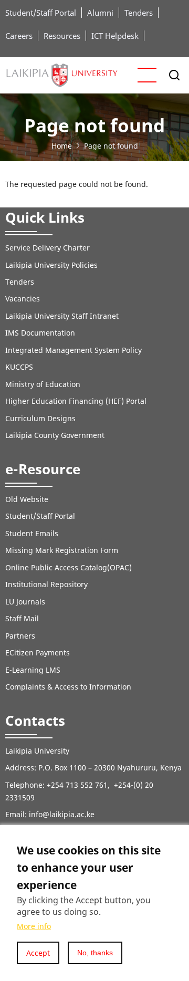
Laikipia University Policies (51, 265)
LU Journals (25, 602)
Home (61, 146)
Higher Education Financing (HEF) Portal (75, 401)
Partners (20, 636)
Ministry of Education (42, 384)
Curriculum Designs (40, 418)
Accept (38, 953)
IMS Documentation (40, 333)
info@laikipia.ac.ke (61, 814)
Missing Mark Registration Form (61, 550)
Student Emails (31, 533)
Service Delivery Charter (47, 248)
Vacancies (22, 299)
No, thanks (95, 952)
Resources (62, 35)
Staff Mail (22, 618)
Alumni (100, 12)
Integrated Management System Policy (73, 350)
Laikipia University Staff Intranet (62, 316)
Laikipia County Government (54, 435)
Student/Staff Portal (40, 12)
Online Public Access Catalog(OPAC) (68, 567)
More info (34, 926)
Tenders (138, 12)
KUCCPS (19, 367)
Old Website (26, 499)
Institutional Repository (46, 584)
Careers (19, 35)
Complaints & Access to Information (68, 687)
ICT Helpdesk (115, 35)
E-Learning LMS (32, 670)
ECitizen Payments (38, 653)
